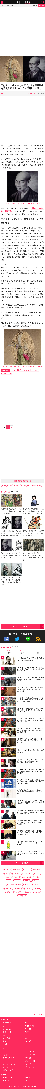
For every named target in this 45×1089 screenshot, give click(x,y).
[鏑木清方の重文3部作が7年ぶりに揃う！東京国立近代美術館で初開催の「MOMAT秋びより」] (8, 794)
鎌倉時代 (9, 892)
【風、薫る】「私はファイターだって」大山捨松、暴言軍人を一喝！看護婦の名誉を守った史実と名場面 (30, 730)
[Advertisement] (22, 31)
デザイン (27, 884)
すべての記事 (7, 1023)
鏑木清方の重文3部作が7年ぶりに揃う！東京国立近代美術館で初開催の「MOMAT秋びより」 (30, 791)
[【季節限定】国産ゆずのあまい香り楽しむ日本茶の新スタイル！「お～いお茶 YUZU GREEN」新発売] (8, 845)
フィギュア (29, 888)
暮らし (5, 1041)
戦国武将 (16, 873)
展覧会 (39, 888)
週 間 (22, 652)
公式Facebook (6, 639)
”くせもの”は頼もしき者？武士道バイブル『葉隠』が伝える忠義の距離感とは (11, 555)
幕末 (23, 877)
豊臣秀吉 (19, 888)
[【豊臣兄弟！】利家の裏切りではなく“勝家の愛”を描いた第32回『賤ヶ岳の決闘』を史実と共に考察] (8, 712)
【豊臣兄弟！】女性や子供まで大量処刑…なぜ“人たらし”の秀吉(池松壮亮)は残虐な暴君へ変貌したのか (30, 750)
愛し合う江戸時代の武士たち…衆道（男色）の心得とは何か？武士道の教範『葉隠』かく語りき (33, 556)
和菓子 (27, 1035)
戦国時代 (18, 869)
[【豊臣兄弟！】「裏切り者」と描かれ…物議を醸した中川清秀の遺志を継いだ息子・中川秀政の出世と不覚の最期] (8, 763)
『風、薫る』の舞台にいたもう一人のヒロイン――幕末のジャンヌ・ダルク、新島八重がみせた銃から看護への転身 (30, 658)
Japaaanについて (30, 1055)
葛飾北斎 (37, 892)
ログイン (35, 5)
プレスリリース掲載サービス (21, 626)
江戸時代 (32, 485)
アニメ (8, 873)
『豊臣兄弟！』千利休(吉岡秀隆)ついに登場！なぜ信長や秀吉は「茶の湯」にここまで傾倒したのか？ (30, 740)
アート (5, 1026)
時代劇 (37, 877)
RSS (38, 639)
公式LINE (28, 639)
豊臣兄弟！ (9, 888)
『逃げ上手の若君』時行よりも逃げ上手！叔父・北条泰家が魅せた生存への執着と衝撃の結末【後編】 (30, 771)
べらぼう (18, 881)
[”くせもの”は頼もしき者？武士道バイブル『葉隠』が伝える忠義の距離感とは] (11, 545)
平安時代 (38, 869)
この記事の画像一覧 (23, 481)
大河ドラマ (27, 869)
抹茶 (19, 884)
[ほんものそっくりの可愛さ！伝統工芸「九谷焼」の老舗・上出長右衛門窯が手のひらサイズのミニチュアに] (8, 784)
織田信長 (27, 881)
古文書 (10, 485)
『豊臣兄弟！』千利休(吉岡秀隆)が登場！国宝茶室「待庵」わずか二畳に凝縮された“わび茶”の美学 (30, 689)
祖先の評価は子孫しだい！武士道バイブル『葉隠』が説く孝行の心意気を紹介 (11, 511)
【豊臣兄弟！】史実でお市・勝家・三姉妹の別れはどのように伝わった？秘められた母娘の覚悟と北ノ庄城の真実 (30, 802)
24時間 (8, 652)
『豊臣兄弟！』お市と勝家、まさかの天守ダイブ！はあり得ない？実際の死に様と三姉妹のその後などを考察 (30, 812)
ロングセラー (27, 873)
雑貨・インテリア (8, 1032)
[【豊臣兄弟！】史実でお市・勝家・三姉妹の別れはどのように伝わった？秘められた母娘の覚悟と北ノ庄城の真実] (8, 804)
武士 (17, 485)
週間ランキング (29, 1067)
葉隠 (40, 485)
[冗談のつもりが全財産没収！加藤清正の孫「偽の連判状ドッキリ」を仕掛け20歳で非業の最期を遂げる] (8, 824)
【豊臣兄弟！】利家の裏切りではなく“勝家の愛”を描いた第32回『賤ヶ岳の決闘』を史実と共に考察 (30, 709)
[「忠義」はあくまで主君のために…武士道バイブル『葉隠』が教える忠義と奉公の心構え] (11, 523)
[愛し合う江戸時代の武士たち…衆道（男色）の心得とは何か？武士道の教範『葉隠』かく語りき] (33, 545)
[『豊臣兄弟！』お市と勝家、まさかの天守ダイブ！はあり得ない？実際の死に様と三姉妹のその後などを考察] (8, 814)
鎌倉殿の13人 (23, 896)
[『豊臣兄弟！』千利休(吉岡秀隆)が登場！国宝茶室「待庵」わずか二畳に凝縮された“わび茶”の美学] (8, 692)
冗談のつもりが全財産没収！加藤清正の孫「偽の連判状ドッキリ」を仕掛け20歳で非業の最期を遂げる (30, 822)
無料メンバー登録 (30, 1061)
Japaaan (22, 2)
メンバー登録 (41, 5)
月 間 (37, 652)
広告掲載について (8, 1058)
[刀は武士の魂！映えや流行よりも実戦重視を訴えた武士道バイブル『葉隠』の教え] (22, 69)
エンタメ (27, 1038)
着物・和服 (28, 1029)
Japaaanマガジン (30, 1052)
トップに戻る (39, 1015)
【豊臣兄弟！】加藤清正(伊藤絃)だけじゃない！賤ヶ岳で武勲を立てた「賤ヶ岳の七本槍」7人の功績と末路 (30, 699)
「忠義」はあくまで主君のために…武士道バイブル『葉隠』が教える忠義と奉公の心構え (11, 533)
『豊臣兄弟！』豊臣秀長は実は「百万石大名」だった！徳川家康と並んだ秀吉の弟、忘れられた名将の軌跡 (30, 832)
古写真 (5, 1044)
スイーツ (38, 873)
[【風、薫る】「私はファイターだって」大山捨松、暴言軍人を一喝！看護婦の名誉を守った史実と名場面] (8, 732)
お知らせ (6, 1055)
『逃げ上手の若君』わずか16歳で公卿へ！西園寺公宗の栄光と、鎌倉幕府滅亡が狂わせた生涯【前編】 (30, 853)
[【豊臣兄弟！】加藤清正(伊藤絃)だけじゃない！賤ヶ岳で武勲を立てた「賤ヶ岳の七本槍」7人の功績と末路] (8, 702)
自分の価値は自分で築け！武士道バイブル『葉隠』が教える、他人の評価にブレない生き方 (33, 511)
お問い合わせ (29, 1058)
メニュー (2, 2)
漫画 (29, 877)
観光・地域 (6, 1038)
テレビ (9, 881)
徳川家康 (11, 884)
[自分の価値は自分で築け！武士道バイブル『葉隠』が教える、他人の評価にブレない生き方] (33, 501)
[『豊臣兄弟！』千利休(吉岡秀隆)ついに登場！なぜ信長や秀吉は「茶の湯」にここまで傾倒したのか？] (8, 743)
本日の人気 (6, 1067)
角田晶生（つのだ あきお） (29, 93)
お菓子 (16, 877)
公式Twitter (17, 639)
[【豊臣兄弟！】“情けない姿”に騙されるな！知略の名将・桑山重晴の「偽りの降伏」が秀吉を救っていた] (8, 671)
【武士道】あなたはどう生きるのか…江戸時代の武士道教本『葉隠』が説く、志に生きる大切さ (11, 580)
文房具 (36, 884)
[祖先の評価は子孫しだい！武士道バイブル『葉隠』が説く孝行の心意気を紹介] (11, 501)
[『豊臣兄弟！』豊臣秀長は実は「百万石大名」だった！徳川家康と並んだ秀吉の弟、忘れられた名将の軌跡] (8, 835)
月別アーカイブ (29, 1064)
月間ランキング (8, 1070)
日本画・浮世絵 (29, 1026)
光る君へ (28, 892)
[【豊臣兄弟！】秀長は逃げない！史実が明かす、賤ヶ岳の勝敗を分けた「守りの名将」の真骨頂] (8, 681)
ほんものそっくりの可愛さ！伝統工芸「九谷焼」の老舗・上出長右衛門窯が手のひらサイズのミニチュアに (30, 781)
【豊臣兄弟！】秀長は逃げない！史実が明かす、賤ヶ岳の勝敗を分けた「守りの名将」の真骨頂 (30, 679)
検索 (42, 2)
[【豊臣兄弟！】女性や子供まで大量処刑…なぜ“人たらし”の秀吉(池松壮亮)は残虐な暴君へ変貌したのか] (8, 753)
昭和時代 (18, 892)
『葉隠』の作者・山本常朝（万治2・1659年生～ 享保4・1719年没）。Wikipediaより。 (22, 203)
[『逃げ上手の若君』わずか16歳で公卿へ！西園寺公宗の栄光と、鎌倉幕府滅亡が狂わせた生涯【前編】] (8, 855)
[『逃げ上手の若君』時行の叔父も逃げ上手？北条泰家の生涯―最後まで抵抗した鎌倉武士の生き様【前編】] (8, 722)
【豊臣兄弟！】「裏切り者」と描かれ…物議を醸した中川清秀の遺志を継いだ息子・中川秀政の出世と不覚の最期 (30, 761)
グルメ (5, 1035)
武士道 (24, 485)
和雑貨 (27, 1032)
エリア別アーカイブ (9, 1064)
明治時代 (36, 881)
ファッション (7, 1029)
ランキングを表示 (22, 863)
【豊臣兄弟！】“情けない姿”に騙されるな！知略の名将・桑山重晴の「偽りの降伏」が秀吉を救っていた (30, 669)
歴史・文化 (4, 93)
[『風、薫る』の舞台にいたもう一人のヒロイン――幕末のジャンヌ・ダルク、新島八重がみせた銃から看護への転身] (8, 661)
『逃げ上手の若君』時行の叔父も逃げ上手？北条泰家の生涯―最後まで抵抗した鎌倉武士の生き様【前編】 (30, 720)
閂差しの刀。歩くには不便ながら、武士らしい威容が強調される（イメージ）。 (22, 366)
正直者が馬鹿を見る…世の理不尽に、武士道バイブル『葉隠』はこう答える (33, 533)
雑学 (8, 877)
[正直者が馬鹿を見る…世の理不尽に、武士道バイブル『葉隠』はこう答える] (33, 523)
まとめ (27, 1023)
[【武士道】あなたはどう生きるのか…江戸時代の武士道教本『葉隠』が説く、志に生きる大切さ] (11, 569)
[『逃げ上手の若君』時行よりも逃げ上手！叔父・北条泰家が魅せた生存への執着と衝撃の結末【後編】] (8, 773)
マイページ (6, 1061)
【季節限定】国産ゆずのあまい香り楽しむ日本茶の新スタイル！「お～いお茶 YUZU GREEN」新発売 (30, 842)
